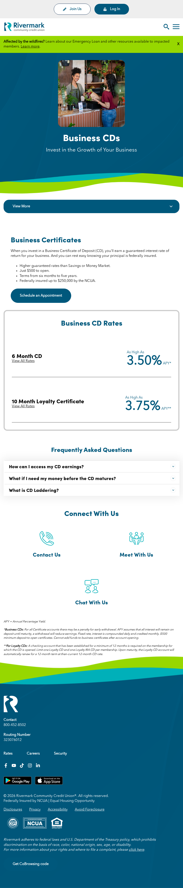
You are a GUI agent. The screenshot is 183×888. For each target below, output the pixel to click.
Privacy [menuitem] (35, 809)
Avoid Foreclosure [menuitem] (89, 809)
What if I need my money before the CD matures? (62, 478)
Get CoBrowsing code (31, 864)
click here (136, 850)
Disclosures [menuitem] (13, 809)
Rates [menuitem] (8, 753)
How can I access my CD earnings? (46, 466)
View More (21, 206)
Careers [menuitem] (33, 753)
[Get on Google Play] (17, 784)
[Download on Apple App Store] (49, 784)
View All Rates (23, 361)
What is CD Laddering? (34, 490)
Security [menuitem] (60, 753)
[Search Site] (166, 27)
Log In (115, 9)
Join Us (75, 9)
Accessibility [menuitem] (58, 809)
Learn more (30, 46)
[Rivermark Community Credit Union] (24, 28)
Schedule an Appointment (41, 295)
